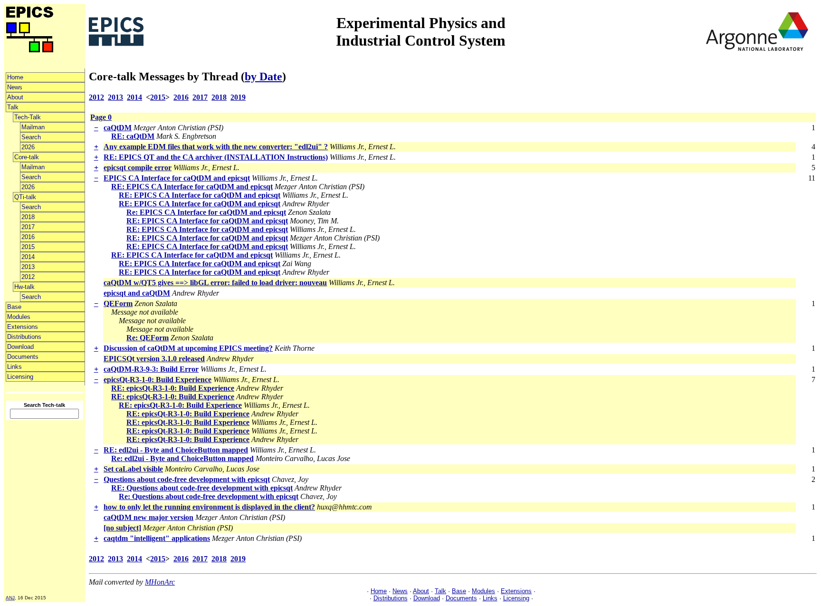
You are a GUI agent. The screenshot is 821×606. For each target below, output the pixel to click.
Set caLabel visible (133, 469)
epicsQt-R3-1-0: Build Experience (157, 379)
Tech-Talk (27, 117)
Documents (22, 356)
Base (14, 306)
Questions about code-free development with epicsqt (187, 479)
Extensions (22, 326)
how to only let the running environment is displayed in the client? (209, 507)
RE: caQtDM (132, 136)
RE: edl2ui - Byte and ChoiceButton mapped (176, 450)
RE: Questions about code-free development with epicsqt (202, 488)
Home (15, 77)
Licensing (20, 376)
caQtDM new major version (148, 517)
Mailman (33, 127)
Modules (18, 316)
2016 (28, 236)
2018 (28, 217)
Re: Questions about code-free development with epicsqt (208, 496)
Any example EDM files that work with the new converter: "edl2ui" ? (216, 147)
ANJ (10, 597)
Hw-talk (24, 286)
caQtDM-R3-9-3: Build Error (151, 369)
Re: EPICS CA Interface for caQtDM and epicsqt (206, 212)
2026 (28, 147)
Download (20, 346)
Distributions (24, 336)
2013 (28, 266)
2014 (28, 256)
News (14, 87)
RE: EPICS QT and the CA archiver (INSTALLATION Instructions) (216, 157)
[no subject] (122, 528)
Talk (13, 107)
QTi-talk (25, 197)
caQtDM (118, 128)
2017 (28, 227)
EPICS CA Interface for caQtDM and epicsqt (177, 178)
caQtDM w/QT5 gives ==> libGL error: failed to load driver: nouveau (215, 283)
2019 (238, 97)
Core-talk (26, 157)
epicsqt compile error (138, 168)
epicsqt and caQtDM (137, 293)
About (15, 97)
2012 (28, 276)
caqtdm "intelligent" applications (157, 538)
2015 (28, 246)
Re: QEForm (147, 338)
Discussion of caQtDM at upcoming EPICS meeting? (188, 348)
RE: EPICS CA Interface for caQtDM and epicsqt (192, 187)
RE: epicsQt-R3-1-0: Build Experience (172, 388)
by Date (263, 76)
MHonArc (160, 582)
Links (14, 366)
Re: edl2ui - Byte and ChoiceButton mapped (182, 458)
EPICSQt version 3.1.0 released (154, 359)
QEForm (118, 303)
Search (31, 137)
